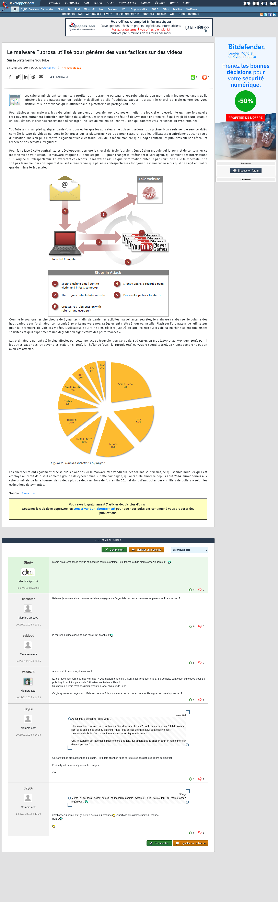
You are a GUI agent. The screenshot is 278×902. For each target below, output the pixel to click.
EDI (124, 9)
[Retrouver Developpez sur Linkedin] (274, 14)
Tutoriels (71, 3)
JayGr (28, 709)
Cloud (61, 9)
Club (185, 3)
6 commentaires (71, 68)
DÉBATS (161, 14)
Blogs (97, 3)
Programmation (139, 9)
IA (69, 9)
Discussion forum (247, 170)
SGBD (155, 9)
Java (101, 9)
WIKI (172, 14)
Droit (174, 3)
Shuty (28, 562)
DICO (182, 14)
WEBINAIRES (93, 14)
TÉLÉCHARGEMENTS (127, 14)
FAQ (86, 3)
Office (165, 9)
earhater (28, 599)
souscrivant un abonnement (94, 509)
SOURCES (148, 14)
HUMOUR (193, 14)
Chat (110, 3)
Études (160, 3)
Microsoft (89, 9)
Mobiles (177, 9)
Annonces (49, 68)
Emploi (145, 3)
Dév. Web (112, 9)
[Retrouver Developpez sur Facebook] (270, 14)
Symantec (28, 493)
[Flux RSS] (261, 14)
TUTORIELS (68, 14)
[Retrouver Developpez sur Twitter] (265, 14)
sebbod (28, 635)
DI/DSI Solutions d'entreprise (37, 9)
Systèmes (191, 9)
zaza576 (28, 672)
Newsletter (127, 3)
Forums (54, 3)
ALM (77, 9)
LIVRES (108, 14)
